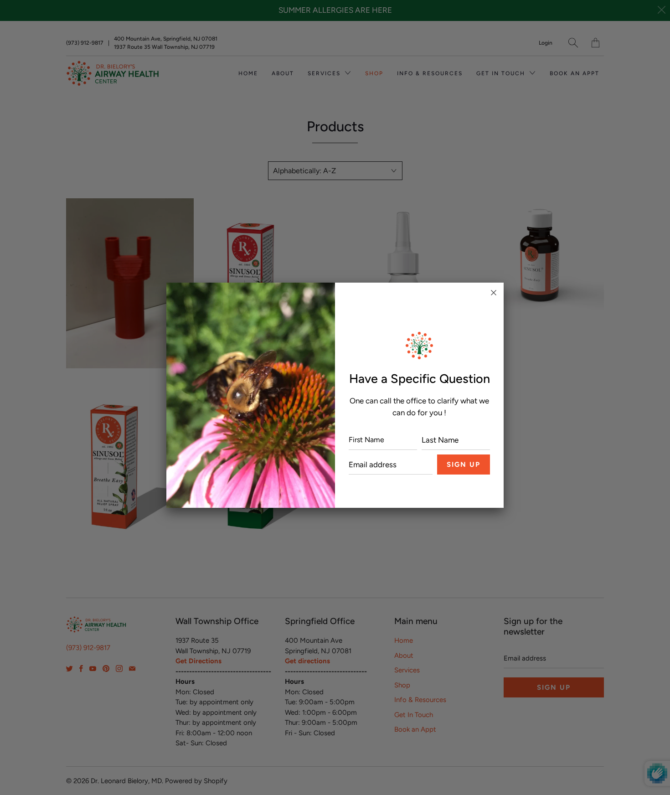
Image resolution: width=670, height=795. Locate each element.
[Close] (494, 293)
